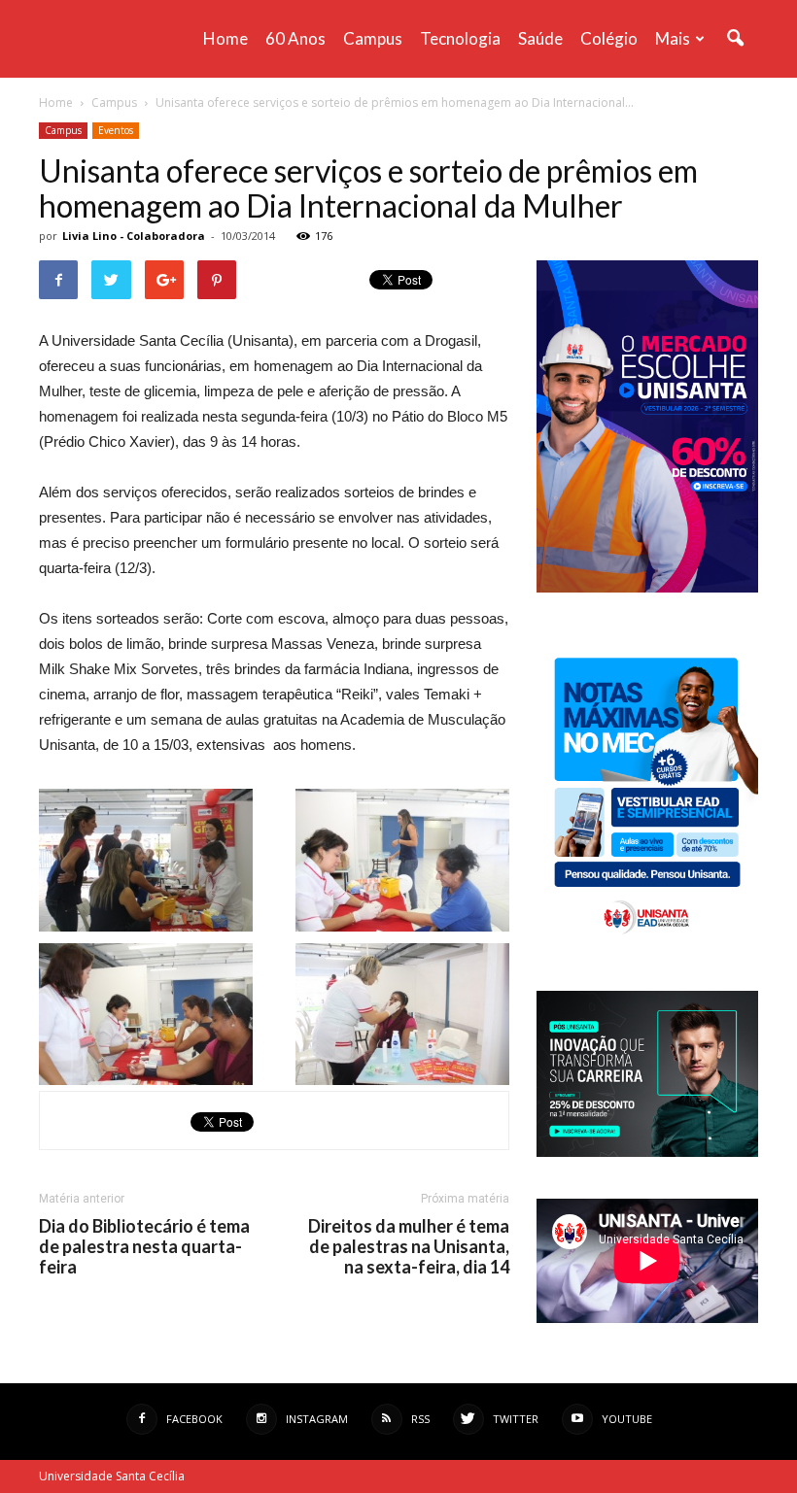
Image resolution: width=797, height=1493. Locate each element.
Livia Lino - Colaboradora (133, 235)
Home (225, 38)
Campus (372, 38)
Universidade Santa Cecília (112, 1476)
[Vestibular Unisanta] (647, 587)
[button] (734, 39)
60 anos (295, 38)
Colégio (609, 38)
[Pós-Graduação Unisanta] (647, 1151)
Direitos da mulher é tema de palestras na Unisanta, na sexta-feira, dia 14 (408, 1246)
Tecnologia (460, 38)
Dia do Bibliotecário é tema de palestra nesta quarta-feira (144, 1246)
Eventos (115, 130)
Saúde (540, 38)
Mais (672, 38)
